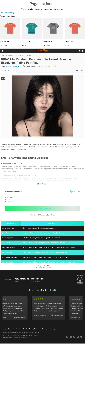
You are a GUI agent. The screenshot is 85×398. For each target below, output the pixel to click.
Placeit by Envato (22, 329)
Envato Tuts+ (33, 329)
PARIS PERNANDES (13, 66)
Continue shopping (7, 12)
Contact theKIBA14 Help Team (42, 268)
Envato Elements (8, 329)
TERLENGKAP (20, 55)
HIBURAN (10, 55)
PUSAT (3, 55)
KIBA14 (29, 55)
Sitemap (52, 329)
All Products (44, 329)
